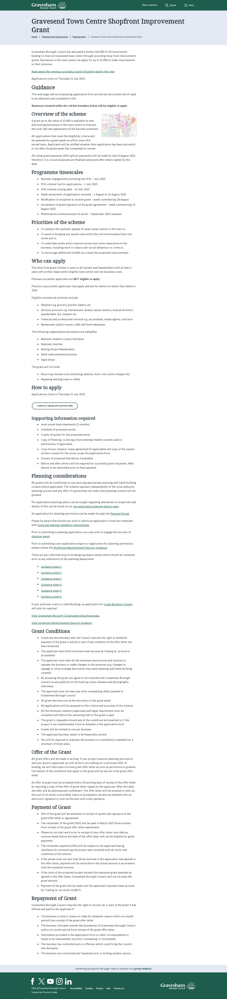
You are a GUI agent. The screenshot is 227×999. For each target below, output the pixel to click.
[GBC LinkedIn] (68, 981)
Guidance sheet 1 (51, 566)
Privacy (99, 988)
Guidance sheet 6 (51, 596)
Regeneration (79, 37)
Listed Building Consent (118, 604)
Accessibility (76, 988)
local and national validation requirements (63, 524)
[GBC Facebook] (32, 981)
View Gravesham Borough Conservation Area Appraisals (65, 615)
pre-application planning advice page (96, 506)
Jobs (108, 988)
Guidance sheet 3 (51, 578)
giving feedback (142, 968)
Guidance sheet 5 (51, 590)
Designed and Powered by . (44, 992)
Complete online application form (55, 406)
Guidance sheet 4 (51, 584)
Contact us (119, 988)
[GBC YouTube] (50, 981)
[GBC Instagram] (59, 981)
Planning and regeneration (55, 37)
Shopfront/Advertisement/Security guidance (80, 547)
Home (34, 37)
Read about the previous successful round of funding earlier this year (73, 71)
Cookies (89, 988)
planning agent (41, 536)
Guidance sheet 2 (51, 572)
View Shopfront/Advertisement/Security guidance (62, 622)
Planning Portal (119, 513)
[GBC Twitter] (41, 981)
